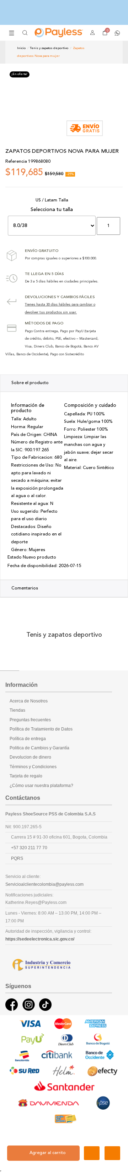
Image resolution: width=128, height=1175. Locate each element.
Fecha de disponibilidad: (32, 566)
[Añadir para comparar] (112, 1153)
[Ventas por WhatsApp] (117, 32)
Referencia (16, 162)
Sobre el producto (30, 383)
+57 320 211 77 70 (29, 847)
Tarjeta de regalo (26, 776)
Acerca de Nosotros (29, 701)
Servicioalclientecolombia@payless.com (44, 884)
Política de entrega (28, 738)
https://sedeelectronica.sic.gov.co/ (39, 939)
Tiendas (17, 710)
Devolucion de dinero (30, 757)
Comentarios (24, 588)
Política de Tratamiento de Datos (41, 729)
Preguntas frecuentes (30, 719)
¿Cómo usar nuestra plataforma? (41, 785)
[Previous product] (102, 52)
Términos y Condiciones (33, 766)
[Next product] (108, 52)
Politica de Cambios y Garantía (39, 747)
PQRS (17, 858)
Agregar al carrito (48, 1153)
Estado (14, 557)
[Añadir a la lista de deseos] (91, 1153)
